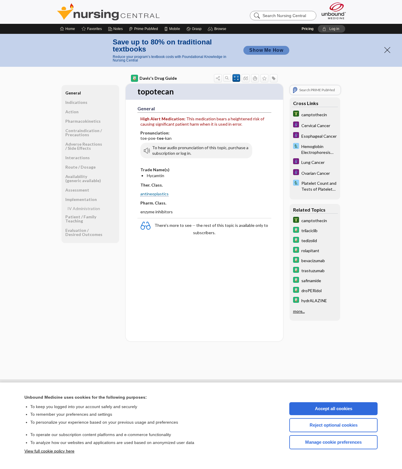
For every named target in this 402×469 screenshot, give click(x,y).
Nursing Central (130, 12)
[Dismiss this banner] (387, 50)
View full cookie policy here (49, 451)
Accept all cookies (333, 408)
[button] (218, 29)
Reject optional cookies (334, 425)
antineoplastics (154, 193)
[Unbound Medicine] (334, 10)
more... (299, 311)
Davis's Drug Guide (158, 78)
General (73, 92)
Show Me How (266, 50)
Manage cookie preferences (333, 442)
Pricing (307, 29)
